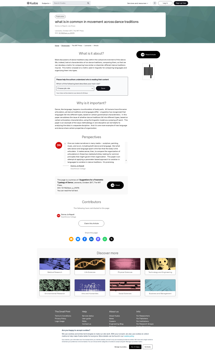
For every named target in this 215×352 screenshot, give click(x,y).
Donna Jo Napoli (77, 166)
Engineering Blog (116, 324)
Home (57, 45)
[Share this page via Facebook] (84, 239)
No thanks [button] (148, 347)
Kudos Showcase (143, 327)
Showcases (65, 45)
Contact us (86, 324)
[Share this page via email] (71, 239)
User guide (86, 318)
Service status (88, 316)
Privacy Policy (60, 318)
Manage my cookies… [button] (121, 347)
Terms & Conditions (63, 316)
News (111, 318)
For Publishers (142, 318)
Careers (112, 321)
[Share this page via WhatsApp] (105, 239)
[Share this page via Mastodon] (98, 239)
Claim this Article (91, 223)
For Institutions (142, 321)
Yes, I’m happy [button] (135, 347)
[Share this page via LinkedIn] (91, 239)
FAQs (84, 321)
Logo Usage (59, 321)
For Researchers (143, 316)
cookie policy (129, 336)
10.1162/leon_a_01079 (66, 33)
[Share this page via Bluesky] (78, 239)
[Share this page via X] (111, 239)
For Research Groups (145, 324)
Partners (112, 327)
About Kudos (114, 316)
